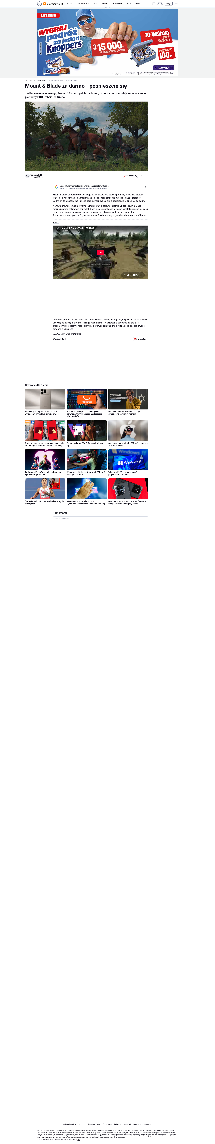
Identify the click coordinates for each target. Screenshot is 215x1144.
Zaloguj (168, 4)
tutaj (78, 1139)
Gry (136, 4)
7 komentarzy (131, 176)
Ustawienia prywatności (142, 1124)
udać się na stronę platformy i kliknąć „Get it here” (78, 322)
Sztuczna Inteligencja (121, 4)
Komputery (82, 4)
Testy (94, 4)
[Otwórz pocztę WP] (153, 3)
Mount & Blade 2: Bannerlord (67, 194)
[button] (160, 3)
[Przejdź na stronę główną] (39, 5)
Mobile (69, 4)
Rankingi (104, 4)
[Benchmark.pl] (55, 4)
